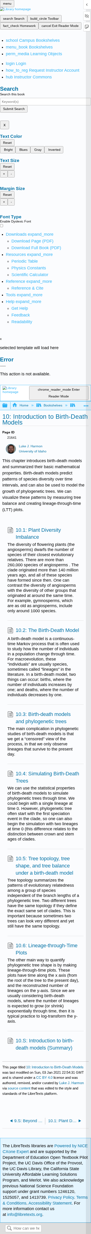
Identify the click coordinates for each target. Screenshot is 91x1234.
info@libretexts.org (24, 1214)
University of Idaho (32, 451)
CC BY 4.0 (44, 1077)
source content (19, 1088)
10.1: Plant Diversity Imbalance (38, 533)
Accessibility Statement (50, 1203)
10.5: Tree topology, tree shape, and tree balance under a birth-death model (44, 866)
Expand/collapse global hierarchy (7, 406)
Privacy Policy (61, 1197)
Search (9, 1228)
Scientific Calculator (29, 274)
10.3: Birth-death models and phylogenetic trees (43, 717)
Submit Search (14, 109)
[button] (20, 315)
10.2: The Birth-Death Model (47, 630)
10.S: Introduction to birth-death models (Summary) (45, 1044)
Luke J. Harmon (30, 446)
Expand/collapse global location (86, 404)
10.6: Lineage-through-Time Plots (46, 949)
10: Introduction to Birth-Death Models (55, 1067)
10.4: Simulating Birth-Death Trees (47, 777)
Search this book (12, 94)
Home (24, 405)
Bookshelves (53, 405)
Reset (7, 143)
